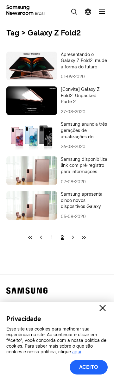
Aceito (88, 367)
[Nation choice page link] (88, 11)
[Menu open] (102, 11)
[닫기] (103, 308)
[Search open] (74, 11)
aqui (76, 352)
